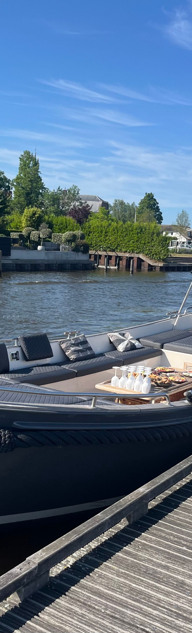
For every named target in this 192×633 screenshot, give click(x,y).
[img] (96, 316)
